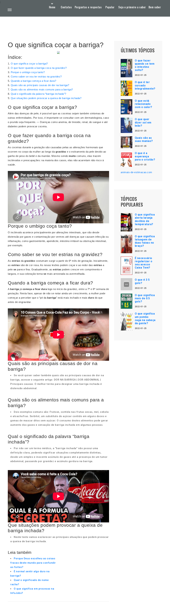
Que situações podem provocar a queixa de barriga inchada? (46, 98)
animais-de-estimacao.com (136, 172)
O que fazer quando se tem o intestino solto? (145, 65)
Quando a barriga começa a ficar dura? (33, 80)
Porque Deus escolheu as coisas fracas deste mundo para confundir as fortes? (33, 563)
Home (52, 7)
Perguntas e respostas (88, 7)
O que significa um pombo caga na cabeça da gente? (145, 318)
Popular (110, 7)
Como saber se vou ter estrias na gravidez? (36, 76)
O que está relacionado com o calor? (143, 104)
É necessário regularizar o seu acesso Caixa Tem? (143, 263)
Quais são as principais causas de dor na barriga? (40, 85)
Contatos (66, 7)
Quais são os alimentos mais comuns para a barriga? (42, 89)
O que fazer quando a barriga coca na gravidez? (39, 67)
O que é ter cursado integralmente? (145, 85)
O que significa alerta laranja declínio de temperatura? (145, 219)
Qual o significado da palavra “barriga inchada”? (38, 93)
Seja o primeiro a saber (132, 7)
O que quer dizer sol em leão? (143, 122)
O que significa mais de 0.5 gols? (145, 298)
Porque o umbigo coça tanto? (28, 72)
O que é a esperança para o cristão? (145, 156)
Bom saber (155, 7)
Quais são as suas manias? (144, 139)
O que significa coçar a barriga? (29, 63)
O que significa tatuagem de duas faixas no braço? (145, 241)
